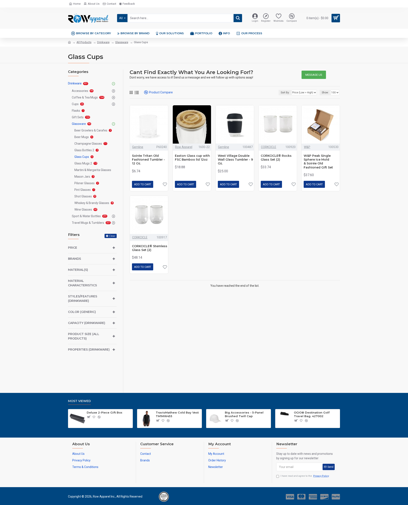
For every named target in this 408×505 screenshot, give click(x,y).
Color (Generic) (82, 312)
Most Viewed (79, 401)
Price (72, 248)
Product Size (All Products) (83, 336)
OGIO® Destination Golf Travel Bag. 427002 (312, 414)
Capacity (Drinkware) (86, 323)
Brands (74, 259)
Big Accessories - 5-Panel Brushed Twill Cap (244, 414)
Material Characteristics (82, 283)
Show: (325, 92)
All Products (83, 42)
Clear (112, 235)
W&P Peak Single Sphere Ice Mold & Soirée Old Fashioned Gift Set (318, 161)
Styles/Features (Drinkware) (82, 298)
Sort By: (285, 92)
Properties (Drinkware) (89, 349)
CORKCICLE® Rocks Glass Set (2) (276, 157)
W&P (307, 147)
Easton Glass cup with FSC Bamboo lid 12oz (192, 157)
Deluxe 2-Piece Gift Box (104, 412)
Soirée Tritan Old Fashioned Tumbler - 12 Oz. (148, 159)
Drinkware (103, 42)
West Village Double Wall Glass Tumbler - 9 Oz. (235, 159)
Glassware (121, 42)
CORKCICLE (268, 147)
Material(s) (78, 270)
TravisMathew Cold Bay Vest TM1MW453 (177, 414)
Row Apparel (183, 147)
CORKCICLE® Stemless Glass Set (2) (149, 248)
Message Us (313, 74)
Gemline (137, 147)
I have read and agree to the (304, 476)
